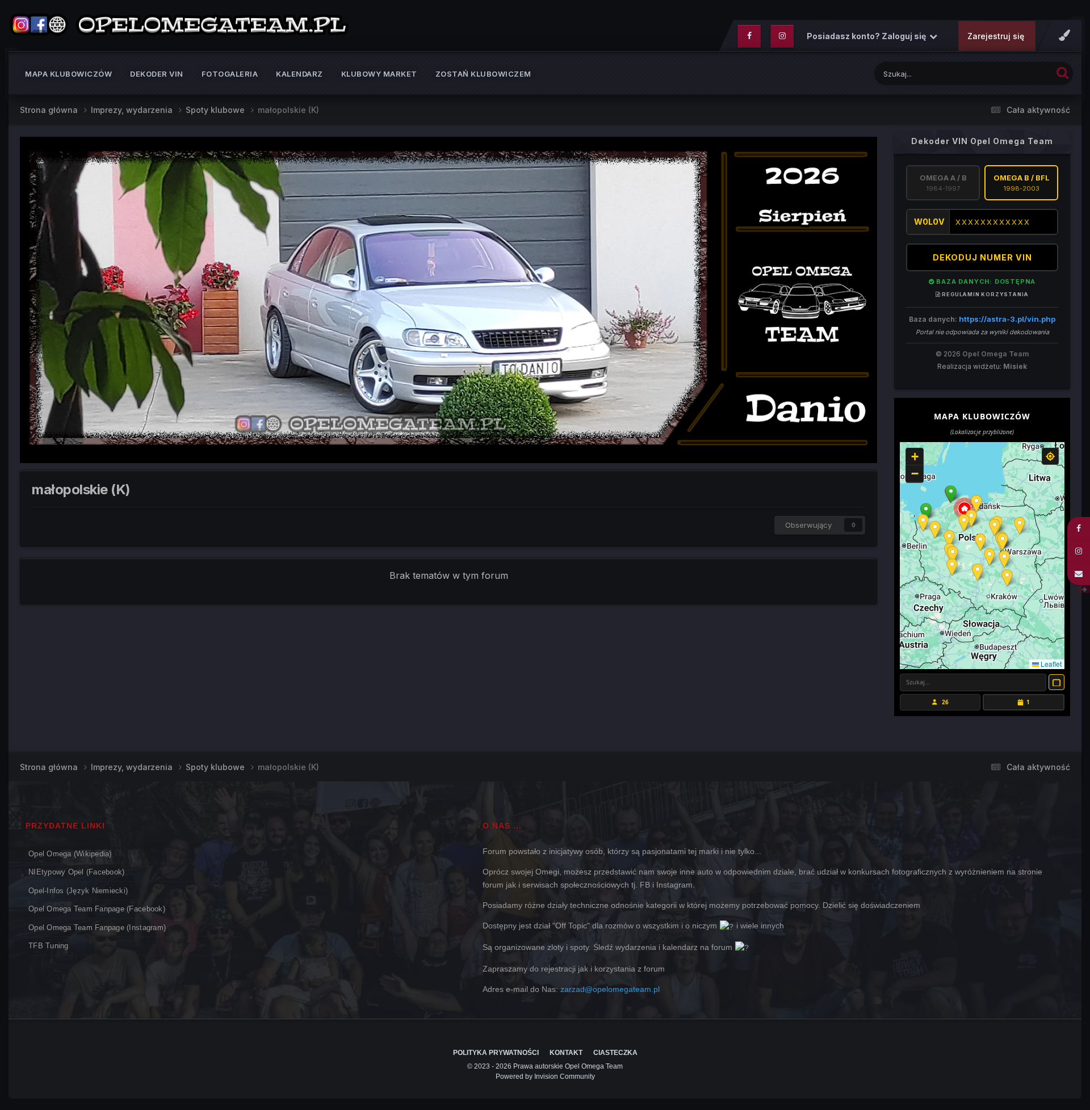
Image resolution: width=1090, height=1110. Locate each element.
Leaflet (1050, 663)
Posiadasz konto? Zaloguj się (868, 36)
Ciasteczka (615, 1053)
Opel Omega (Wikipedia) (70, 854)
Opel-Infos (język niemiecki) (78, 890)
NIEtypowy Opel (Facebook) (76, 872)
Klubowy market (379, 73)
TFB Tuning (48, 945)
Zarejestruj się (995, 36)
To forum (1021, 73)
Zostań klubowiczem (483, 73)
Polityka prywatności (496, 1053)
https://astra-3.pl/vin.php (1007, 318)
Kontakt (566, 1053)
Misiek (1015, 366)
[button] (951, 494)
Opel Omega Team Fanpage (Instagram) (97, 927)
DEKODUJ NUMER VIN (982, 257)
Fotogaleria (230, 73)
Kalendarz (299, 73)
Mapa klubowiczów (68, 73)
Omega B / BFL (1021, 182)
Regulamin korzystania (985, 294)
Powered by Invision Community (545, 1076)
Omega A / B (943, 182)
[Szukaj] (1062, 72)
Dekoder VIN (156, 73)
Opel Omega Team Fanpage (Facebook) (96, 909)
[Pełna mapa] (1056, 682)
